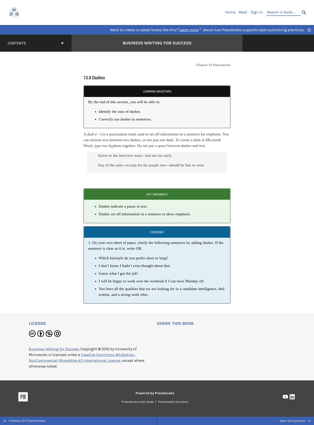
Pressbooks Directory (173, 402)
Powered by (155, 393)
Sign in (257, 12)
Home (230, 12)
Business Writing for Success (157, 43)
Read (243, 12)
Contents (17, 43)
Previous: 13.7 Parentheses (26, 421)
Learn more (188, 30)
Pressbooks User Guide (138, 402)
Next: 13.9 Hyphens (293, 421)
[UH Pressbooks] (14, 12)
